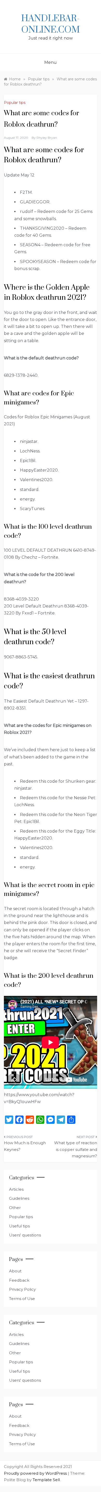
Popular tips (14, 102)
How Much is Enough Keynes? (25, 1146)
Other (15, 1207)
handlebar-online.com (50, 24)
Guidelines (19, 1198)
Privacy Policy (22, 1289)
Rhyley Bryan (47, 138)
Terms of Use (22, 1298)
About (15, 1270)
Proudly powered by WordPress (36, 1473)
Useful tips (19, 1226)
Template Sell (46, 1479)
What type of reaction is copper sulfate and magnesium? (75, 1149)
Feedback (19, 1280)
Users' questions (25, 1235)
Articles (16, 1189)
